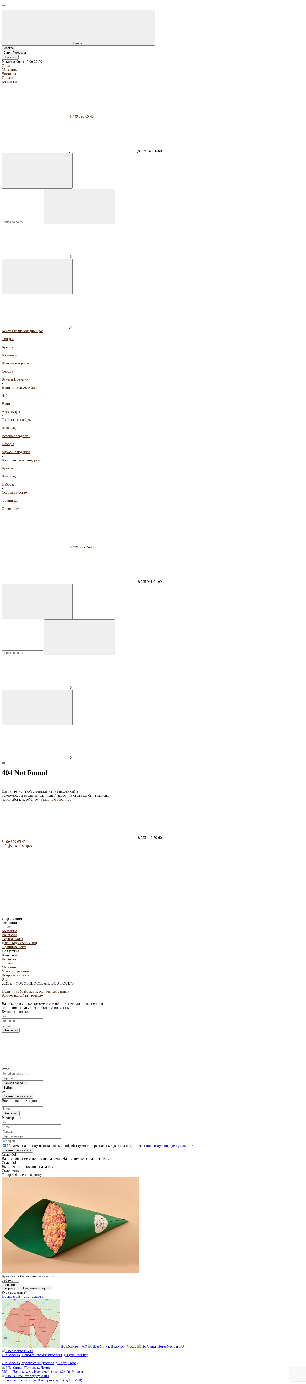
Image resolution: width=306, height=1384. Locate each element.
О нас (6, 66)
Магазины (9, 70)
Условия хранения (16, 971)
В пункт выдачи (30, 1296)
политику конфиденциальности (170, 1146)
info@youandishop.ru (17, 846)
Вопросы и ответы (16, 975)
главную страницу (57, 799)
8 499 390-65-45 (82, 116)
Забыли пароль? (15, 1083)
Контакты (9, 82)
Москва (9, 48)
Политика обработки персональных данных (35, 991)
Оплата (7, 78)
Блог (5, 979)
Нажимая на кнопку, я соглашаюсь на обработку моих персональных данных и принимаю (101, 1146)
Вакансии (9, 935)
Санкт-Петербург (15, 52)
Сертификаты (12, 939)
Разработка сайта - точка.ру (23, 995)
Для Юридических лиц (19, 943)
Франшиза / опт (14, 947)
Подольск (10, 57)
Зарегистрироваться (17, 1096)
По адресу (9, 1296)
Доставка (9, 74)
